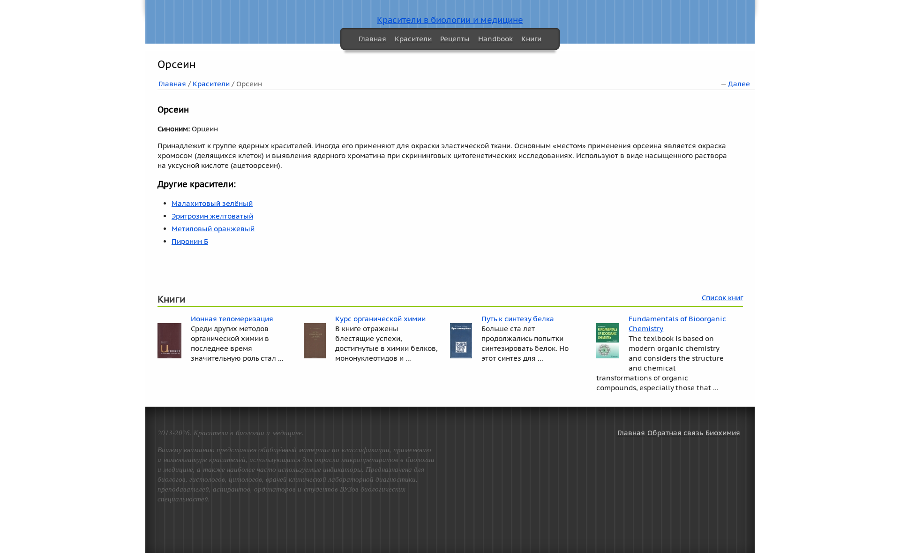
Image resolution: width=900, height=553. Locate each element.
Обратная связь (675, 432)
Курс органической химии (380, 318)
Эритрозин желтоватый (212, 216)
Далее (739, 83)
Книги (531, 38)
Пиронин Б (190, 241)
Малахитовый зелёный (212, 203)
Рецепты (455, 38)
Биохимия (722, 432)
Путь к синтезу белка (517, 318)
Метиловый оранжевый (213, 228)
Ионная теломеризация (232, 318)
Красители (413, 38)
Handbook (495, 38)
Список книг (722, 297)
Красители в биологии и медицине (450, 20)
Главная (372, 38)
